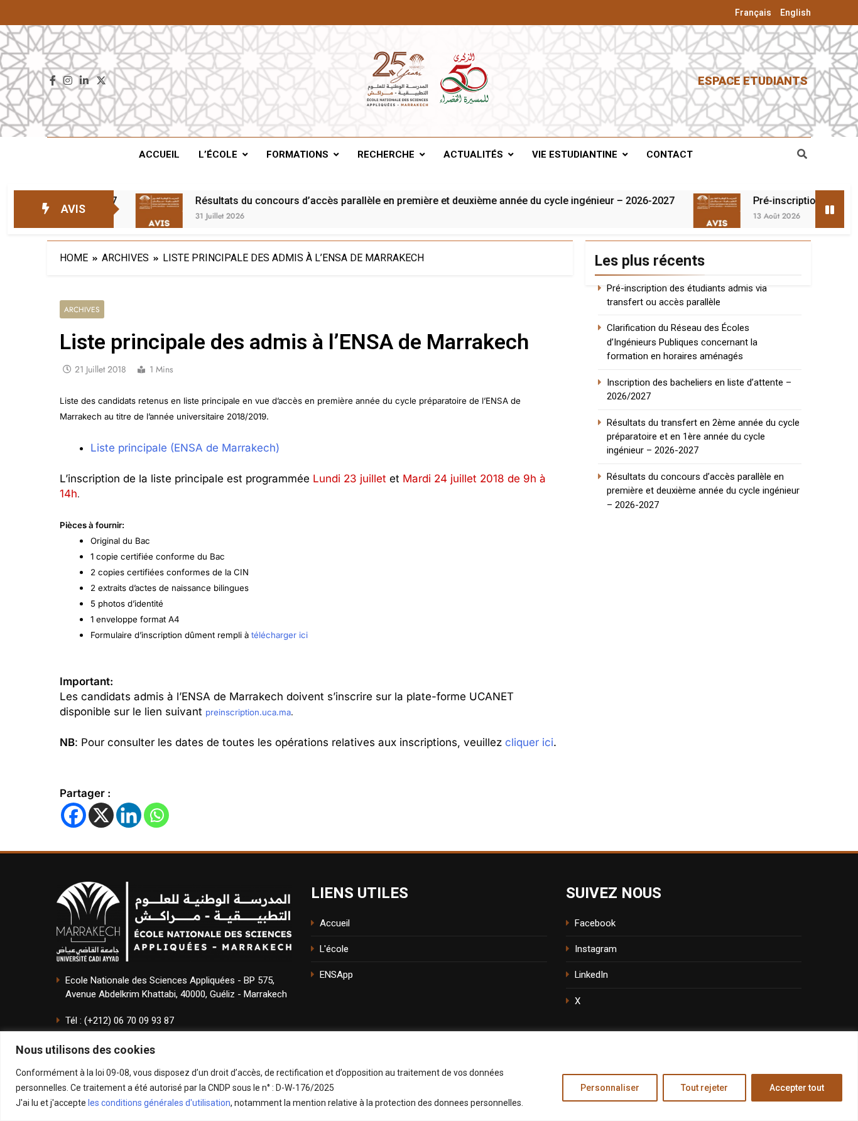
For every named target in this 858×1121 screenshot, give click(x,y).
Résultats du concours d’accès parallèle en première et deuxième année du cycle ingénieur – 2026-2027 (401, 201)
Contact (669, 154)
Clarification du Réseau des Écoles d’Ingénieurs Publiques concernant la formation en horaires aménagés (682, 342)
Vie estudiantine (574, 154)
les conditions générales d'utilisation (159, 1103)
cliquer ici (529, 742)
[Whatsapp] (156, 815)
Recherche (386, 154)
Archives (82, 309)
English (795, 13)
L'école (334, 949)
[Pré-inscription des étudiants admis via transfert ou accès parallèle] (683, 217)
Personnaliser (609, 1088)
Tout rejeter (704, 1088)
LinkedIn (591, 974)
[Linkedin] (128, 815)
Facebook (595, 923)
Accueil (159, 154)
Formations (297, 154)
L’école (217, 154)
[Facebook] (73, 815)
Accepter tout (796, 1088)
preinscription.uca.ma (248, 712)
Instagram (596, 949)
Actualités (473, 154)
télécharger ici (279, 635)
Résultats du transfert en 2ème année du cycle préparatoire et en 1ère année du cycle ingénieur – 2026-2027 (703, 437)
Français (753, 13)
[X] (101, 815)
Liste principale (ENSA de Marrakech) (185, 447)
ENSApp (336, 974)
